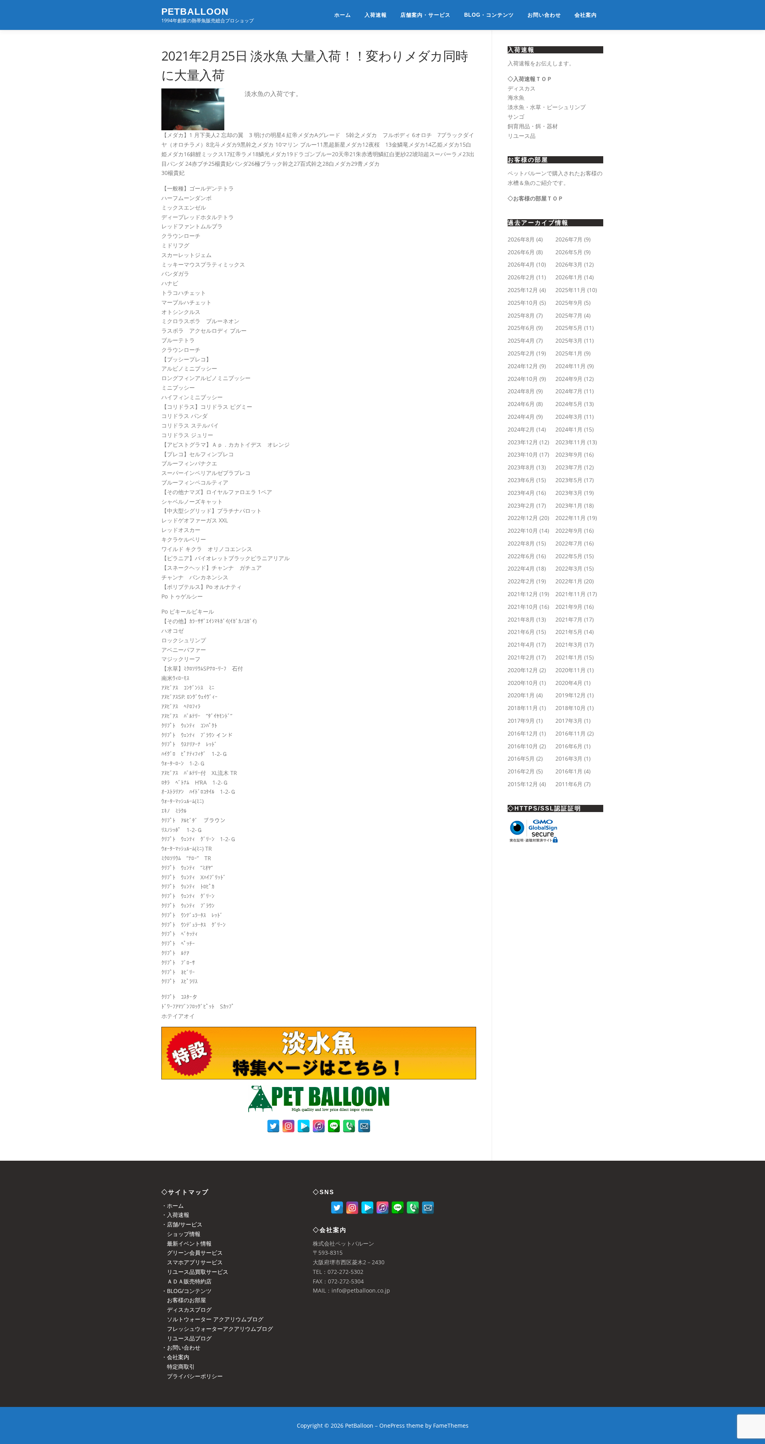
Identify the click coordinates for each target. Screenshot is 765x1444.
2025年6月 (521, 328)
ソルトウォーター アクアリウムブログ (212, 1319)
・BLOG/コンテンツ (186, 1291)
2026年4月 (521, 264)
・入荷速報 (175, 1214)
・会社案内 (175, 1357)
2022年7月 (569, 543)
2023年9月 (569, 454)
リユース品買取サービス (194, 1271)
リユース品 (522, 135)
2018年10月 (570, 708)
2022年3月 (569, 568)
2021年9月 (569, 606)
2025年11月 (570, 290)
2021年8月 (521, 619)
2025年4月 (521, 340)
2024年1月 (569, 429)
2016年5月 (521, 758)
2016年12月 (523, 733)
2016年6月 (569, 746)
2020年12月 (523, 670)
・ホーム (172, 1205)
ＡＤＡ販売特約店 (186, 1281)
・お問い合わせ (180, 1347)
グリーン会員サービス (192, 1252)
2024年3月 (569, 416)
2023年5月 (569, 480)
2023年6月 (521, 480)
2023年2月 (521, 505)
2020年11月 (570, 670)
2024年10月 (523, 379)
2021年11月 (570, 594)
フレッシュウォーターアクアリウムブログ (217, 1328)
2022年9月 (569, 530)
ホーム (342, 15)
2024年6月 (521, 404)
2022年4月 (521, 568)
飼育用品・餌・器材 (533, 126)
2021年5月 (569, 632)
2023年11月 (570, 442)
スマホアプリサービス (192, 1262)
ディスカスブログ (186, 1309)
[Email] (364, 1126)
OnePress (392, 1425)
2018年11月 (523, 708)
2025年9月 (569, 302)
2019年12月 (570, 695)
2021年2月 (521, 657)
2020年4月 (569, 683)
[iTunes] (318, 1126)
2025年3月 (569, 340)
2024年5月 (569, 404)
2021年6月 (521, 632)
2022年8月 (521, 543)
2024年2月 (521, 429)
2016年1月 (569, 771)
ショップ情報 (180, 1234)
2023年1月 (569, 505)
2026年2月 (521, 277)
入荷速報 (376, 15)
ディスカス (522, 88)
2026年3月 (569, 264)
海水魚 (516, 97)
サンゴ (516, 116)
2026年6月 (521, 252)
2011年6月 (569, 784)
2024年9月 (569, 379)
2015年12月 (523, 784)
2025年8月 (521, 315)
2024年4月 (521, 416)
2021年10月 (523, 606)
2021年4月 (521, 644)
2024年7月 (569, 391)
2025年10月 (523, 302)
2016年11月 (570, 733)
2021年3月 (569, 644)
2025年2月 (521, 353)
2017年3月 (569, 720)
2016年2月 (521, 771)
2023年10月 (523, 454)
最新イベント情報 (186, 1243)
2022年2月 (521, 581)
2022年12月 (523, 518)
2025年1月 (569, 353)
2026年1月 (569, 277)
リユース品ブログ (186, 1338)
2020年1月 (521, 695)
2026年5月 (569, 252)
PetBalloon (195, 11)
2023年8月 (521, 467)
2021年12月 (523, 594)
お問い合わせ (544, 15)
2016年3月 (569, 758)
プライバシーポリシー (192, 1376)
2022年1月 (569, 581)
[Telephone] (349, 1126)
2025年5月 (569, 328)
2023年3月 (569, 492)
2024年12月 (523, 366)
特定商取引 (178, 1366)
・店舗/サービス (181, 1224)
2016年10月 (523, 746)
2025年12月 (523, 290)
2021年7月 (569, 619)
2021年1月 (569, 657)
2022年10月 (523, 530)
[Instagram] (288, 1126)
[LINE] (334, 1126)
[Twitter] (273, 1126)
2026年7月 (569, 239)
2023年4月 (521, 492)
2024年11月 (570, 366)
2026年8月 (521, 239)
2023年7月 (569, 467)
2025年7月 (569, 315)
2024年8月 (521, 391)
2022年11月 (570, 518)
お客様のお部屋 (183, 1300)
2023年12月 (523, 442)
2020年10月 (523, 683)
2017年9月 (521, 720)
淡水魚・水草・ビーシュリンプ (547, 107)
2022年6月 (521, 556)
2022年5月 (569, 556)
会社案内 (586, 15)
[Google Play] (303, 1126)
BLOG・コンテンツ (489, 15)
